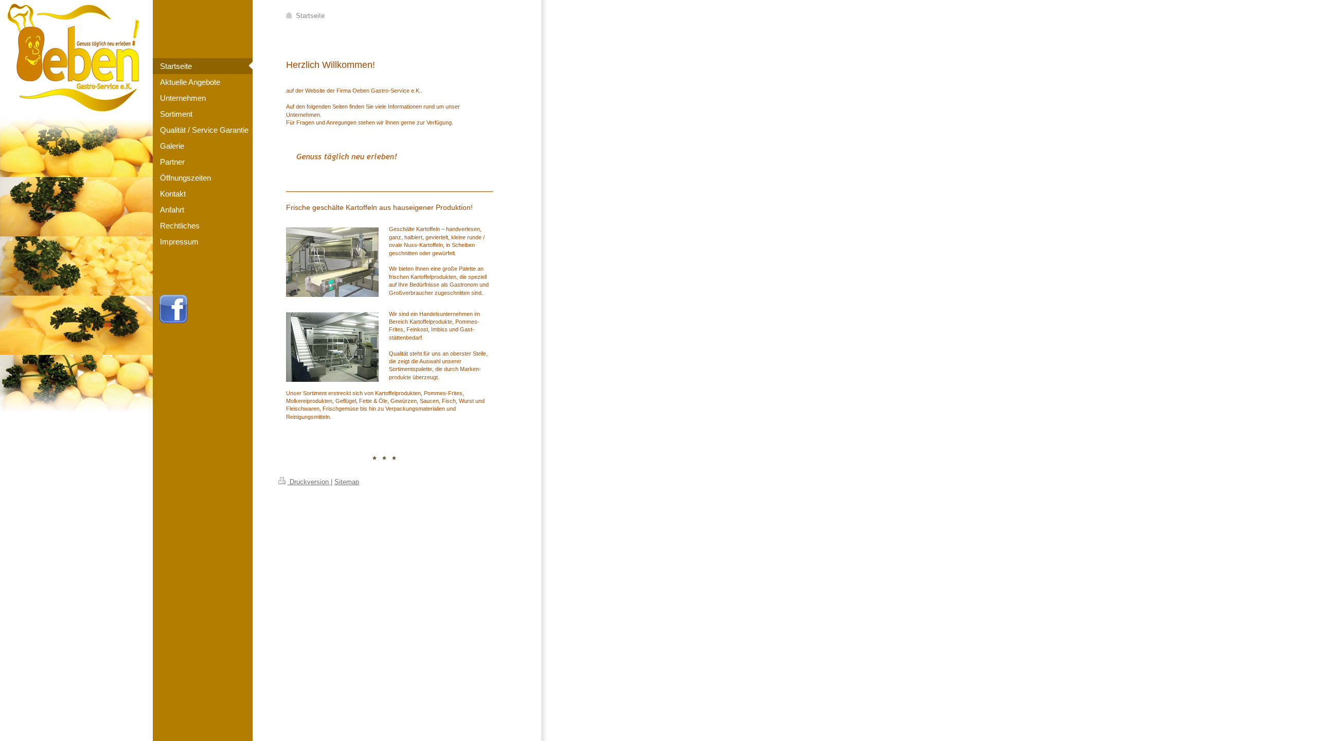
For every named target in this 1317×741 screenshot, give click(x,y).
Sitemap (346, 482)
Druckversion (309, 482)
